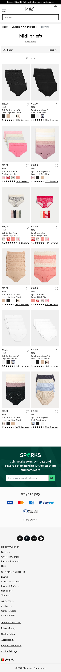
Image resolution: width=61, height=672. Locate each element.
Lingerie (16, 26)
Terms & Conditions (11, 622)
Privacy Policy (8, 628)
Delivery (5, 552)
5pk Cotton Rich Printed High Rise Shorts (10, 174)
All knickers (29, 26)
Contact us (6, 606)
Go (51, 477)
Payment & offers (10, 586)
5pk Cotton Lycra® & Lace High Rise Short (11, 111)
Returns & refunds (10, 561)
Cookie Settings (9, 651)
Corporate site (8, 611)
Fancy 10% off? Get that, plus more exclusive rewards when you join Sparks (30, 2)
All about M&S (8, 615)
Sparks (4, 577)
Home (5, 26)
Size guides (7, 590)
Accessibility (7, 639)
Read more (30, 41)
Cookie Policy (8, 634)
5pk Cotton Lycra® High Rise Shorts (39, 111)
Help (3, 566)
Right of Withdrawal (11, 645)
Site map (5, 595)
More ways (29, 519)
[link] (3, 659)
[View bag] (55, 8)
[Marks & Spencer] (29, 10)
